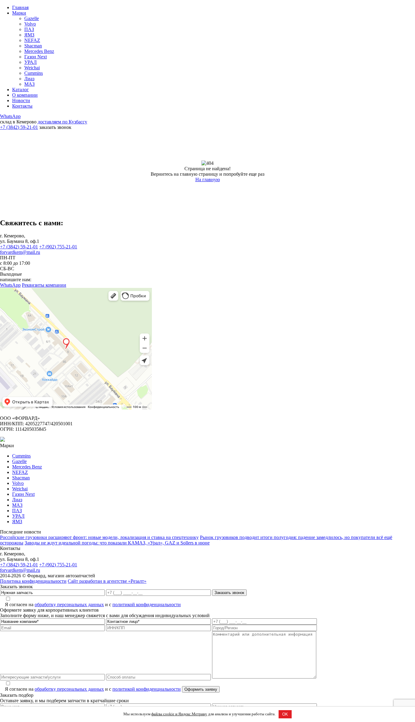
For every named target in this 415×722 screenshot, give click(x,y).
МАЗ (29, 84)
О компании (25, 95)
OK (285, 714)
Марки (19, 13)
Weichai (32, 67)
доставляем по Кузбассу (62, 121)
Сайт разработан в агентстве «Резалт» (107, 581)
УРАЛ (30, 62)
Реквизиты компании (44, 285)
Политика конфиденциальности (33, 581)
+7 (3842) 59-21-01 (19, 127)
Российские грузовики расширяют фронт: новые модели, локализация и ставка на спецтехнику (99, 537)
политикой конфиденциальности (146, 604)
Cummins (33, 73)
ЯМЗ (29, 34)
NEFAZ (32, 40)
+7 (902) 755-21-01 (58, 246)
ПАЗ (29, 29)
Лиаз (29, 78)
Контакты (22, 106)
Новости (21, 100)
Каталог (20, 89)
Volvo (30, 23)
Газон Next (35, 56)
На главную (207, 179)
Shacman (33, 45)
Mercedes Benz (39, 51)
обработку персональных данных (69, 604)
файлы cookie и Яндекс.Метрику (179, 714)
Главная (20, 7)
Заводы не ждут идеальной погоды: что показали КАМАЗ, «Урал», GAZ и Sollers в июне (117, 542)
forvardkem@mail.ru (20, 252)
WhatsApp (10, 116)
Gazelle (31, 18)
